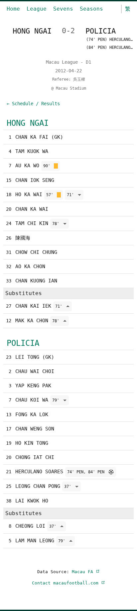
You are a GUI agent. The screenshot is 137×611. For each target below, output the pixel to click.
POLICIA (23, 343)
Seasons (91, 9)
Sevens (63, 9)
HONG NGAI (28, 123)
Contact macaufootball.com (66, 582)
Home (13, 9)
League (37, 9)
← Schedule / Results (33, 103)
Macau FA (84, 571)
